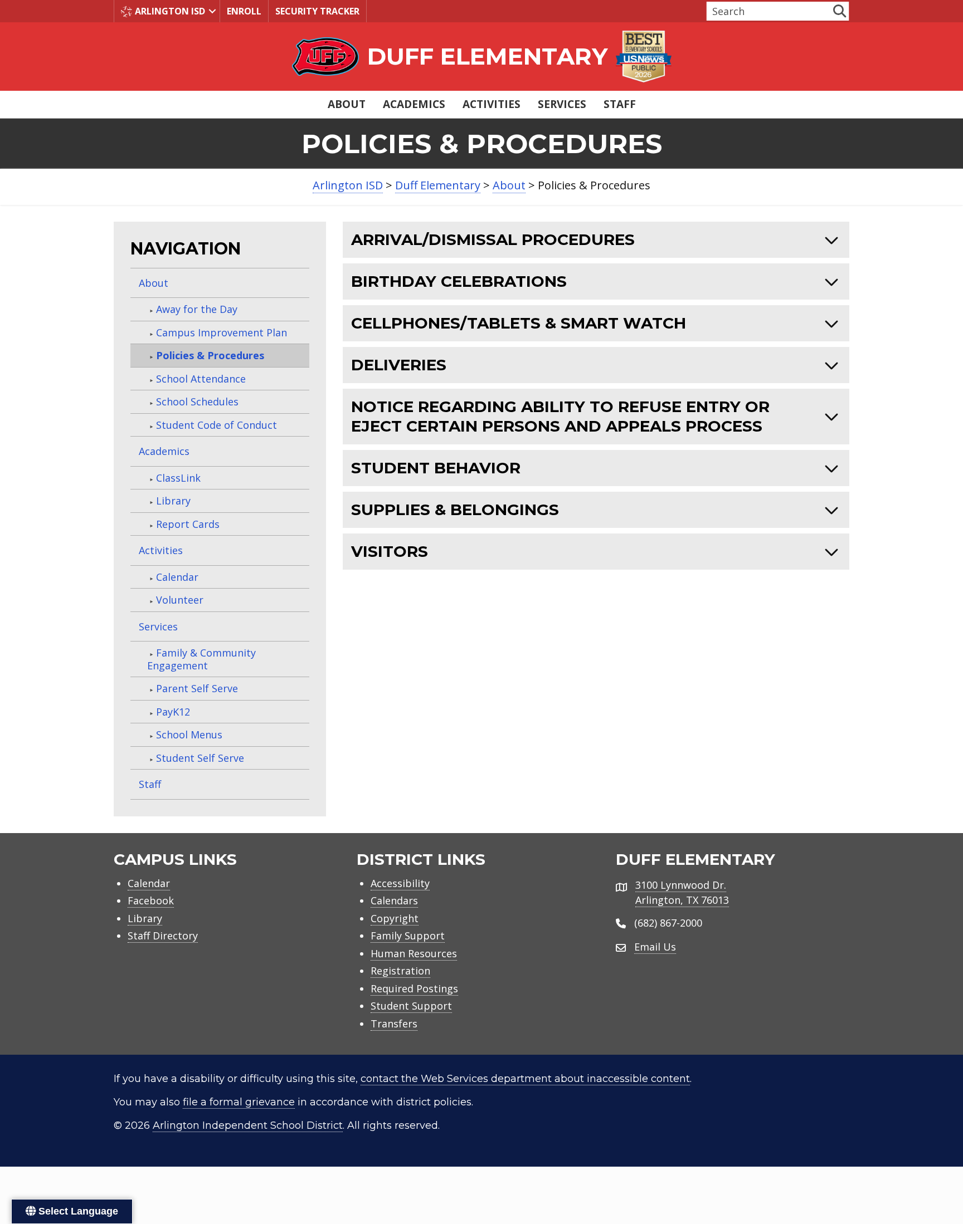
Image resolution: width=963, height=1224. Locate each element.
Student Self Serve (200, 758)
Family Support (408, 935)
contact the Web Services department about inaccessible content (525, 1079)
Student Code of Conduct (216, 425)
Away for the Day (196, 309)
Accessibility (400, 883)
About (347, 104)
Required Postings (414, 988)
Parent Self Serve (197, 688)
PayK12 (173, 711)
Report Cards (188, 524)
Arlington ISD (170, 11)
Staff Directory (163, 935)
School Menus (189, 734)
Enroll (244, 11)
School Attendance (201, 378)
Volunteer (179, 599)
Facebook (151, 900)
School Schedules (197, 401)
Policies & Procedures (210, 355)
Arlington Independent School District (248, 1125)
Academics (414, 104)
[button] (212, 11)
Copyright (395, 918)
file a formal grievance (239, 1102)
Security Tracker (317, 11)
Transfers (394, 1023)
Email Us (655, 946)
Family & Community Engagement (201, 659)
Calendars (394, 900)
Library (173, 500)
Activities (492, 104)
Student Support (411, 1005)
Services (562, 104)
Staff (620, 104)
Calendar (177, 577)
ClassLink (178, 477)
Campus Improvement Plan (221, 332)
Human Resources (414, 953)
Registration (400, 970)
